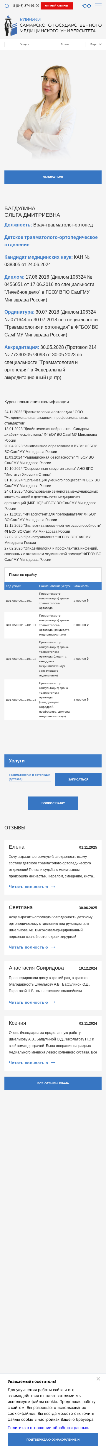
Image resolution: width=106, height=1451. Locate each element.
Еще (93, 44)
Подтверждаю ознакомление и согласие (53, 1442)
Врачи (65, 44)
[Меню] (98, 6)
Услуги (24, 44)
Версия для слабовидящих (86, 6)
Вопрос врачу (53, 803)
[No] (98, 1379)
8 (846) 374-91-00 (26, 5)
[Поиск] (6, 6)
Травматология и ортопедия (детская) (29, 776)
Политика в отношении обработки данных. (48, 1427)
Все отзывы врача (53, 1083)
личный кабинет (56, 5)
